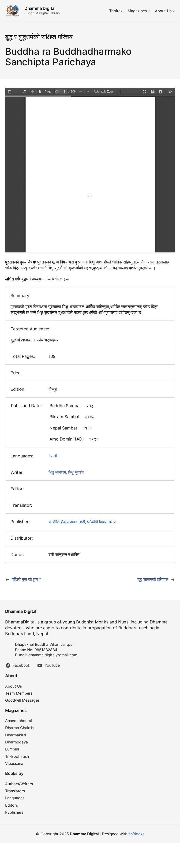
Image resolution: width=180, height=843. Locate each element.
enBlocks (136, 833)
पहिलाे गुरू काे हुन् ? (26, 579)
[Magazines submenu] (149, 11)
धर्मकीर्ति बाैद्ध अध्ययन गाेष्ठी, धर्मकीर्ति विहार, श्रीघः (83, 521)
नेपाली (53, 455)
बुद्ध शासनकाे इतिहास (152, 579)
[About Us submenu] (173, 11)
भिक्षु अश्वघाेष (57, 472)
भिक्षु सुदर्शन (76, 472)
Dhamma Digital (40, 8)
